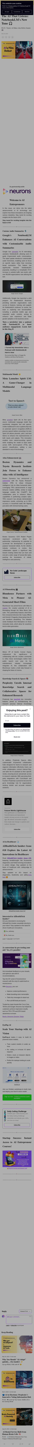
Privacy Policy (11, 731)
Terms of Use (26, 729)
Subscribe (17, 725)
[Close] (30, 709)
